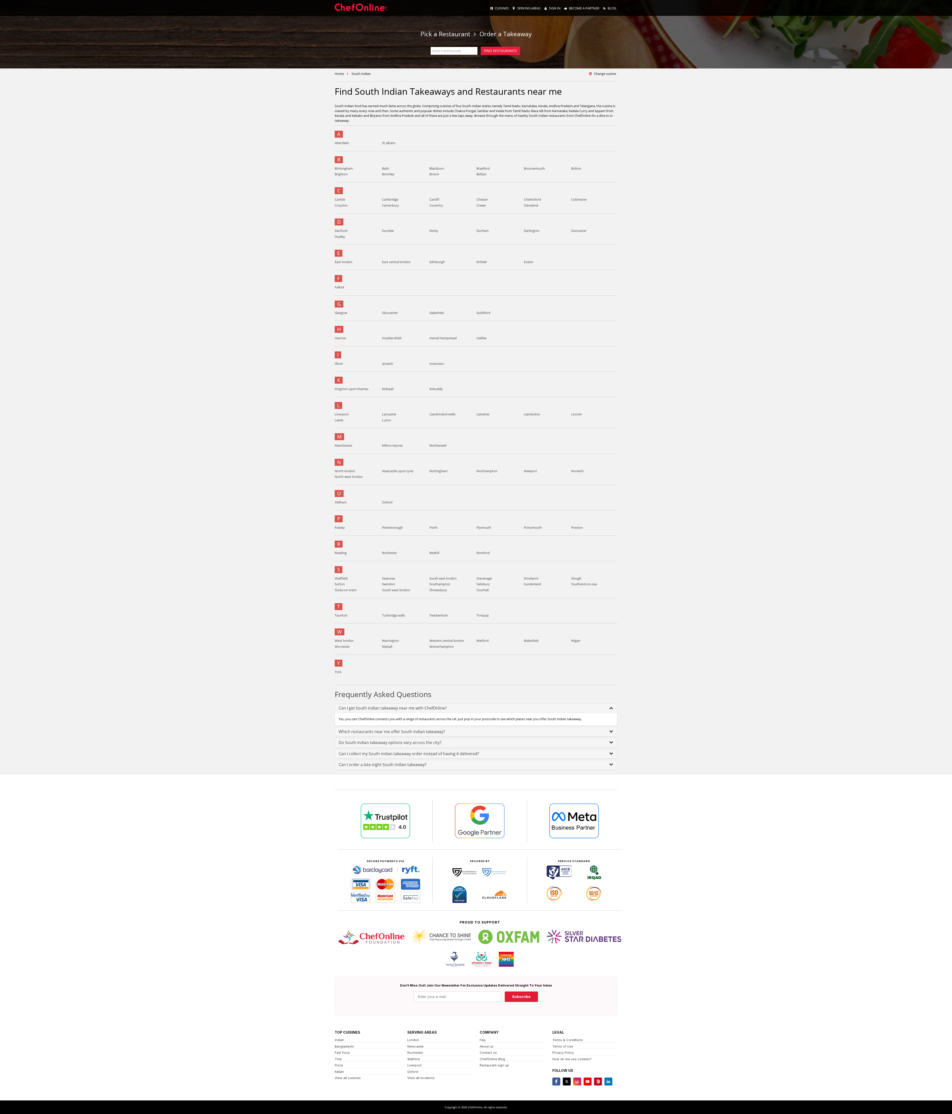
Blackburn (436, 168)
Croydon (341, 205)
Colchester (579, 199)
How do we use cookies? (572, 1059)
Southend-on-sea (584, 584)
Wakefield (531, 640)
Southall (482, 590)
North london (345, 471)
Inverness (436, 363)
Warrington (390, 640)
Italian (339, 1072)
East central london (396, 262)
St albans (388, 143)
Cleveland (531, 205)
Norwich (577, 471)
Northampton (486, 471)
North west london (349, 476)
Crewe (481, 205)
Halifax (481, 338)
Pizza (339, 1065)
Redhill (434, 553)
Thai (338, 1059)
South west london (396, 590)
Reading (341, 553)
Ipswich (387, 363)
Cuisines (502, 8)
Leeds (339, 420)
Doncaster (578, 230)
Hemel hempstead (443, 338)
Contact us (488, 1052)
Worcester (342, 646)
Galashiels (436, 312)
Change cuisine (605, 73)
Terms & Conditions (567, 1040)
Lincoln (576, 414)
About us (487, 1046)
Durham (482, 230)
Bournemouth (534, 168)
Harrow (340, 338)
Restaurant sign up (494, 1065)
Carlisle (340, 199)
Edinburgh (437, 262)
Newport (530, 471)
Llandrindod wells (442, 414)
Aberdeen (342, 143)
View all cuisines (348, 1078)
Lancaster (389, 414)
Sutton (340, 584)
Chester (482, 199)
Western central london (446, 640)
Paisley (340, 527)
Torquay (482, 615)
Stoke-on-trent (346, 590)
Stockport (531, 578)
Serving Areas (528, 8)
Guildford (483, 312)
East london (343, 262)
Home (339, 73)
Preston (577, 527)
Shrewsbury (438, 590)
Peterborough (392, 527)
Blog (612, 8)
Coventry (436, 205)
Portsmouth (533, 527)
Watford (482, 640)
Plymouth (483, 527)
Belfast (481, 174)
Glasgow (341, 312)
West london (344, 640)
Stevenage (484, 578)
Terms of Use (562, 1046)
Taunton (341, 615)
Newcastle (415, 1046)
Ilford (339, 363)
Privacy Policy (563, 1052)
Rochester (389, 553)
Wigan (575, 640)
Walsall (387, 646)
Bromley (388, 174)
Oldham (341, 502)
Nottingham (438, 471)
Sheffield (341, 578)
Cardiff (434, 199)
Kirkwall (387, 389)
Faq (482, 1040)
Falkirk (339, 287)
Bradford (483, 168)
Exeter (528, 262)
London (413, 1040)
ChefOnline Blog (492, 1059)
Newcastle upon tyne (397, 471)
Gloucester (390, 312)
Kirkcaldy (436, 389)
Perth (433, 527)
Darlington (531, 230)
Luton (386, 420)
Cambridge (390, 199)
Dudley (340, 236)
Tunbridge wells (393, 615)
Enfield (481, 262)
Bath (385, 168)
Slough (576, 578)
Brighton (341, 174)
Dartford (341, 230)
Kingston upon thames (351, 389)
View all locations (421, 1078)
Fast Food (342, 1052)
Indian (339, 1040)
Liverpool (342, 414)
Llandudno (532, 414)
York (338, 672)
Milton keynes (392, 445)
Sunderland (532, 584)
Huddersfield (391, 338)
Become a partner (584, 8)
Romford (483, 553)
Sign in (555, 8)
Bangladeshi (344, 1046)
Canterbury (390, 205)
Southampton (439, 584)
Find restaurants (500, 50)
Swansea (388, 578)
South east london (443, 578)
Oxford (387, 502)
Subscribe (521, 996)
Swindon (388, 584)
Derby (433, 230)
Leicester (483, 414)
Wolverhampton (441, 646)
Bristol (434, 174)
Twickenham (438, 615)
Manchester (343, 445)
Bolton (576, 168)
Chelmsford (532, 199)
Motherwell (437, 445)
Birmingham (344, 168)
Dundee (388, 230)
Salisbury (483, 584)
